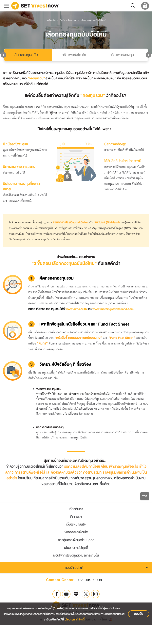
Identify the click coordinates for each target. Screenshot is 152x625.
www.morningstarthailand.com (113, 309)
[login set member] (145, 5)
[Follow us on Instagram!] (95, 594)
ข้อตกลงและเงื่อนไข (76, 532)
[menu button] (6, 5)
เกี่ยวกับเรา (76, 509)
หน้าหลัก (50, 20)
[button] (133, 5)
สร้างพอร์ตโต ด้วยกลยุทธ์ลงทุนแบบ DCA (81, 55)
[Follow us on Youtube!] (66, 594)
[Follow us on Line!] (76, 594)
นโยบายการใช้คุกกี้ (76, 547)
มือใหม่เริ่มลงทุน (67, 20)
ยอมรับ (138, 613)
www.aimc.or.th (76, 309)
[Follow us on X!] (85, 594)
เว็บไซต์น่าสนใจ (76, 524)
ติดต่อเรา (76, 516)
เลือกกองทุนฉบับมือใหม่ (31, 55)
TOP (144, 496)
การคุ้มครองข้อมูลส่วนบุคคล (76, 540)
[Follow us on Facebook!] (56, 594)
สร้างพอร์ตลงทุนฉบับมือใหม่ (129, 55)
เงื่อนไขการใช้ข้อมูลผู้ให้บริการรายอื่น (76, 555)
